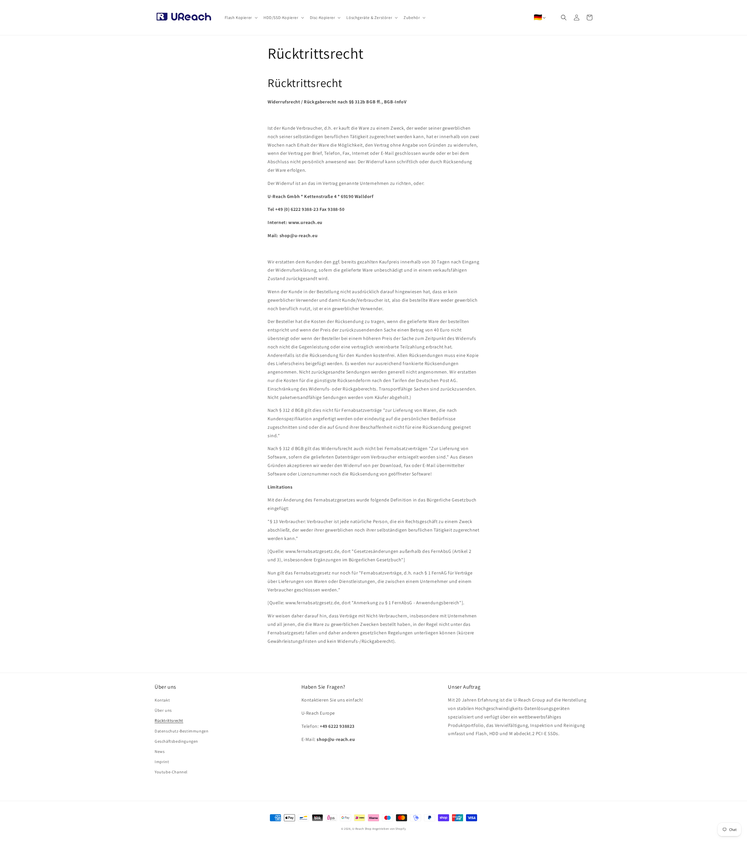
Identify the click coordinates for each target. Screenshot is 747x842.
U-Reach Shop (361, 829)
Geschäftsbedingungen (176, 741)
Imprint (162, 761)
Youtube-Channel (171, 772)
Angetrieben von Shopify (389, 829)
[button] (240, 17)
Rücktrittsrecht (169, 720)
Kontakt (162, 700)
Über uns (163, 710)
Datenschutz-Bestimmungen (181, 731)
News (160, 751)
